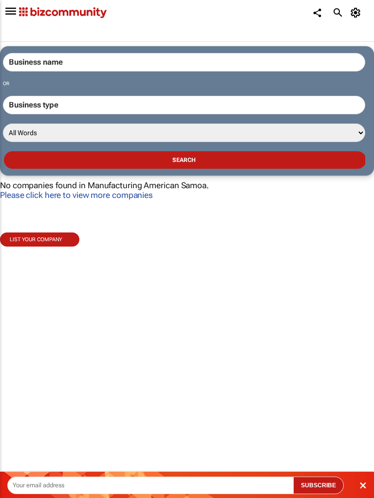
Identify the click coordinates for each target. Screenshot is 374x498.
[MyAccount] (357, 12)
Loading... (18, 440)
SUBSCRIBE (318, 485)
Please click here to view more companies (76, 195)
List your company (36, 239)
